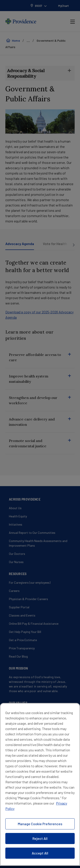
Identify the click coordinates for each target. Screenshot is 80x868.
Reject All (40, 838)
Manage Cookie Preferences (40, 824)
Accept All (40, 853)
